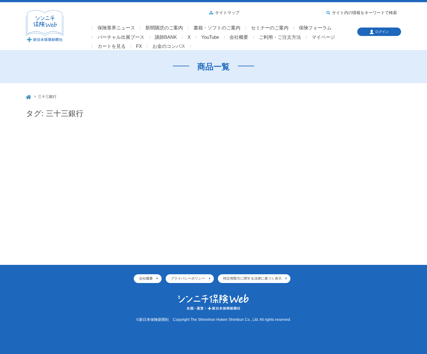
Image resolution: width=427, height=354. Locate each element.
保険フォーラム (315, 27)
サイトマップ (227, 13)
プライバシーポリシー (188, 278)
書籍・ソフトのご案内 (216, 27)
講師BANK (166, 37)
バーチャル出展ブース (121, 37)
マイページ (323, 37)
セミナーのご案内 (270, 27)
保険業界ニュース (116, 27)
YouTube (210, 37)
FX (139, 46)
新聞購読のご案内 (164, 27)
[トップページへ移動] (29, 96)
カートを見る (112, 46)
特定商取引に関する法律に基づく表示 (252, 278)
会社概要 (238, 37)
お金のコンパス (169, 46)
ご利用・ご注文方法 (280, 37)
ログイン (382, 31)
